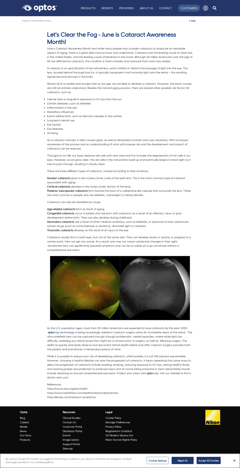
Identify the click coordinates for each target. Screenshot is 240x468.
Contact (165, 8)
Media (23, 426)
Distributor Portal (72, 431)
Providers (126, 8)
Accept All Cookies (209, 460)
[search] (215, 8)
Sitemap (68, 448)
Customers (189, 8)
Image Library (71, 439)
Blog (22, 417)
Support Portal (71, 444)
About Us (146, 8)
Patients (107, 8)
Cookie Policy (113, 417)
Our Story (25, 435)
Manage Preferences (117, 422)
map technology (61, 332)
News (23, 431)
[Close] (234, 460)
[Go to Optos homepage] (39, 7)
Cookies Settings (158, 460)
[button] (205, 8)
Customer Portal (72, 426)
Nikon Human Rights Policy (121, 439)
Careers (24, 422)
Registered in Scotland (118, 431)
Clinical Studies (72, 417)
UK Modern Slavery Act (119, 435)
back (192, 20)
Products (88, 8)
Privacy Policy (113, 426)
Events (67, 435)
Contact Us (69, 422)
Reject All (182, 460)
